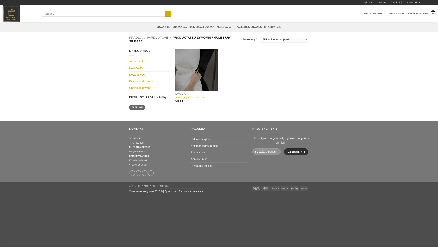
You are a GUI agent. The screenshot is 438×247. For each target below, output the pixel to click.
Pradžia (136, 37)
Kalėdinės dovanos (249, 27)
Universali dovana (202, 27)
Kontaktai (395, 2)
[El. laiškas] (430, 2)
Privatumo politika (201, 165)
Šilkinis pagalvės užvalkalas (190, 97)
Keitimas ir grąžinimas (204, 145)
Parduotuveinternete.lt (191, 191)
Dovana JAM (180, 27)
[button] (412, 2)
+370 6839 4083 (137, 143)
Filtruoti (137, 107)
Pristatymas (198, 152)
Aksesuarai (224, 27)
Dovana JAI (163, 27)
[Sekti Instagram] (427, 2)
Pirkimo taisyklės (201, 139)
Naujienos (382, 2)
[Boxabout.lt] (20, 13)
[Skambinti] (434, 2)
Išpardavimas (272, 27)
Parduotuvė (157, 37)
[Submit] (168, 14)
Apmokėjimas (199, 159)
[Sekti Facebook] (424, 2)
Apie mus (368, 2)
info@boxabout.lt (137, 151)
